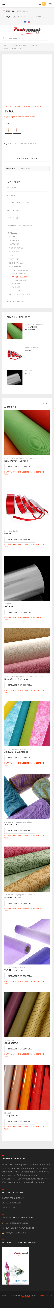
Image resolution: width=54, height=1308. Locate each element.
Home (6, 45)
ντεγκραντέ (15, 251)
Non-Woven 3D (12, 897)
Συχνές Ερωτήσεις (11, 1202)
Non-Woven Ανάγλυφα (16, 679)
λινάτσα (28, 822)
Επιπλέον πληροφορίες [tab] (26, 158)
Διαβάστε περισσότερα (20, 466)
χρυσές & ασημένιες (20, 294)
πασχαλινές (17, 291)
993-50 (8, 534)
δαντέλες (14, 240)
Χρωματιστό (11, 1115)
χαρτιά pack (13, 217)
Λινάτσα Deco (11, 824)
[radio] (8, 129)
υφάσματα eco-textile (34, 458)
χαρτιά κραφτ (14, 210)
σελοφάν (11, 187)
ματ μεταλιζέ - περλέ (18, 202)
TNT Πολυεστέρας (14, 970)
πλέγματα (14, 259)
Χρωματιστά (11, 1043)
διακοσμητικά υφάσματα (20, 225)
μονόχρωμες (16, 247)
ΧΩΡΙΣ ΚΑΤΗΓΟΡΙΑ (15, 301)
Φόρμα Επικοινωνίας (13, 1198)
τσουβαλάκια (16, 263)
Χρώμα (7, 123)
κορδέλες (24, 45)
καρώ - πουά (20, 280)
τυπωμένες (34, 45)
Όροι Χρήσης (8, 1207)
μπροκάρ (16, 284)
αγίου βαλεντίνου (20, 273)
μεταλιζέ (12, 195)
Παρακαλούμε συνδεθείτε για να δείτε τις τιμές (19, 117)
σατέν (12, 236)
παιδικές (16, 287)
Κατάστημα (14, 45)
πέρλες (13, 255)
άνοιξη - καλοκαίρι (10, 49)
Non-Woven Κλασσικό (16, 461)
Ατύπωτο (9, 606)
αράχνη (7, 749)
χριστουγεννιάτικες (21, 270)
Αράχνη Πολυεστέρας (16, 752)
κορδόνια (14, 244)
